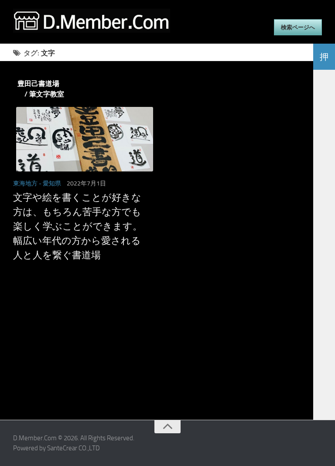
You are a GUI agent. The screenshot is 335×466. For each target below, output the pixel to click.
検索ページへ (298, 27)
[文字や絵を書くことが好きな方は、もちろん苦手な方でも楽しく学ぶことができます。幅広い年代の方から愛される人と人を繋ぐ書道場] (81, 139)
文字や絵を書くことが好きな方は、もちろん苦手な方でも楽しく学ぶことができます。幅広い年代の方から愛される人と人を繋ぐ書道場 (77, 226)
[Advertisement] (156, 359)
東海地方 (25, 183)
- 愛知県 (50, 183)
